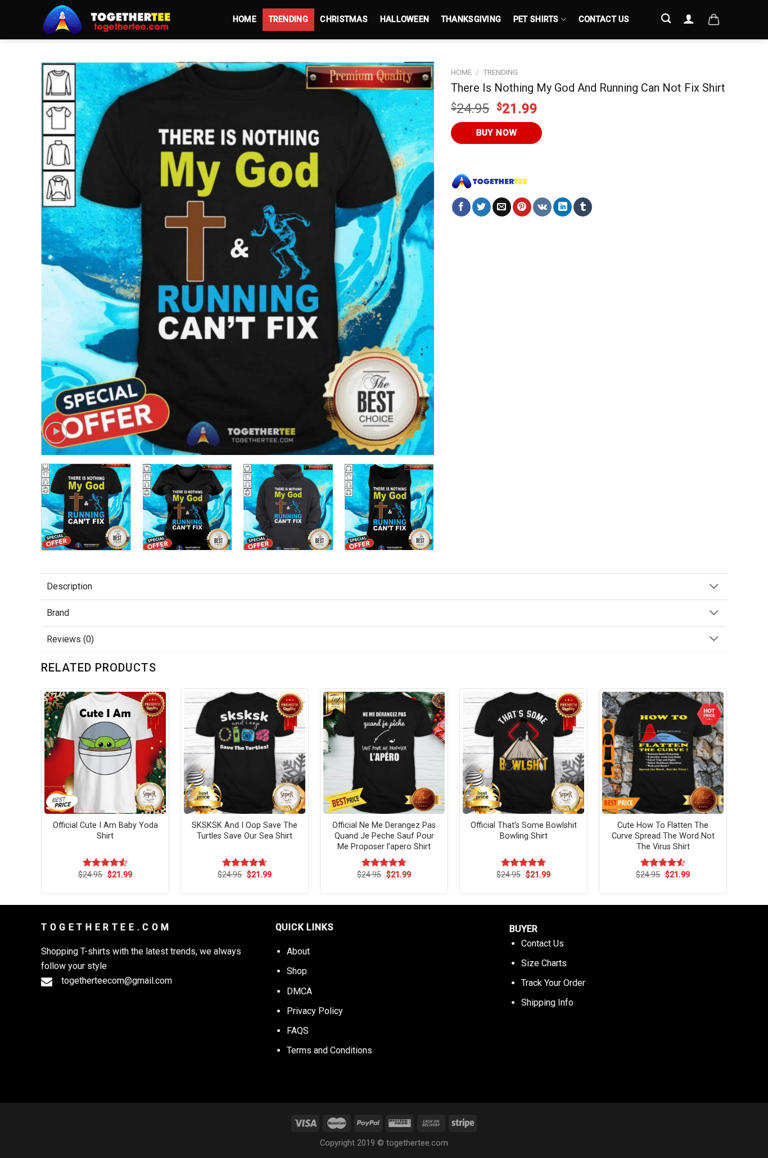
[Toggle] (714, 587)
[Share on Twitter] (481, 207)
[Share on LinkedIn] (562, 207)
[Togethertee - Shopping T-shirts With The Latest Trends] (125, 19)
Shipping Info (547, 1002)
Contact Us (604, 19)
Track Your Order (553, 982)
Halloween (405, 19)
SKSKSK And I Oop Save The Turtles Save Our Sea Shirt (244, 831)
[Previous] (63, 258)
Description (69, 586)
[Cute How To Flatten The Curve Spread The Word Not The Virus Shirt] (663, 752)
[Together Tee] (489, 181)
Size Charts (544, 963)
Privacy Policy (315, 1011)
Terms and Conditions (329, 1050)
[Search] (666, 19)
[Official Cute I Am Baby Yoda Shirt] (105, 752)
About (298, 951)
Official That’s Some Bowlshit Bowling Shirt (524, 831)
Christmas (344, 19)
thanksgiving (471, 19)
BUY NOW (496, 133)
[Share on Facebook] (461, 207)
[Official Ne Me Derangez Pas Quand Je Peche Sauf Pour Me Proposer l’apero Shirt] (384, 752)
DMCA (299, 991)
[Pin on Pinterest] (522, 207)
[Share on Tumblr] (582, 207)
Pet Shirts (536, 19)
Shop (297, 971)
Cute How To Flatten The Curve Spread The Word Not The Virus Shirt (663, 836)
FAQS (298, 1030)
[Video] (56, 433)
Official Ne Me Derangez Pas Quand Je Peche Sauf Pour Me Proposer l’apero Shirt (384, 836)
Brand (58, 612)
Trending (288, 19)
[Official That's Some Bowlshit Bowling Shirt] (523, 752)
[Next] (412, 258)
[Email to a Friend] (502, 207)
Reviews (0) (70, 639)
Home (244, 19)
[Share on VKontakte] (542, 207)
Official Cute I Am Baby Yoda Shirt (105, 831)
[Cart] (714, 19)
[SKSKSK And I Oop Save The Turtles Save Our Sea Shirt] (244, 752)
